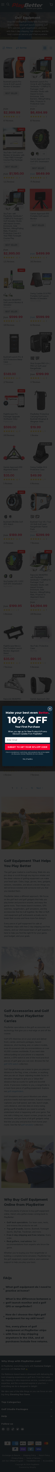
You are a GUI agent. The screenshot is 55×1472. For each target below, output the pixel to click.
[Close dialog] (50, 709)
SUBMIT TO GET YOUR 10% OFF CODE (27, 747)
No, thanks (27, 759)
